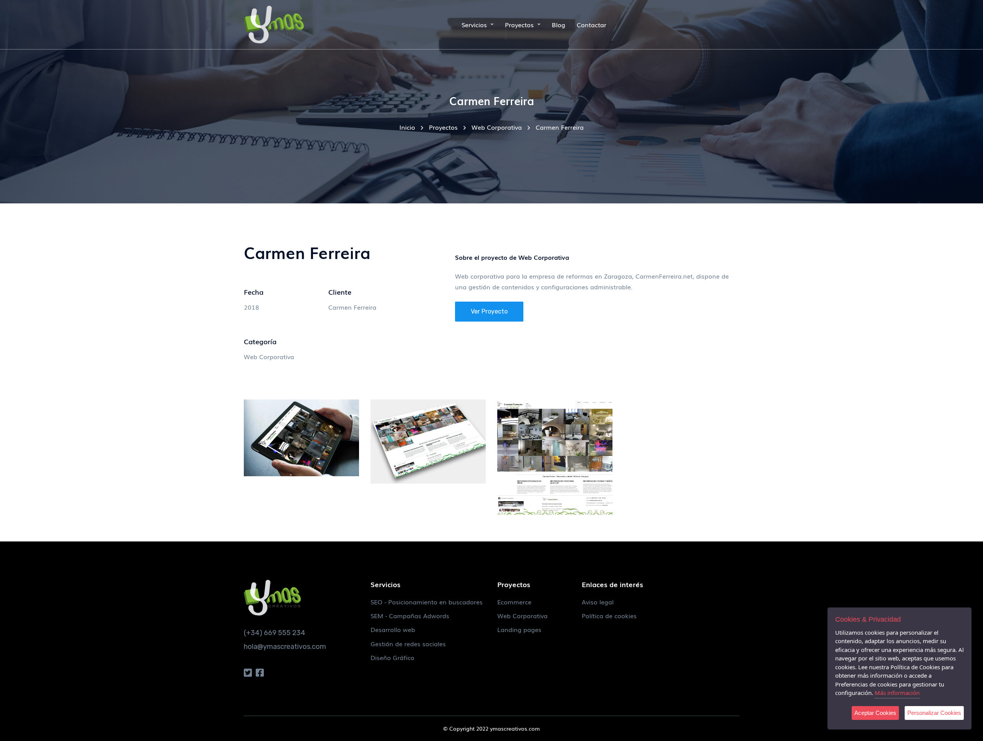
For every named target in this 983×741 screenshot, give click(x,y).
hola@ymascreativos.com (285, 646)
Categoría (260, 341)
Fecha (253, 292)
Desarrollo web (393, 629)
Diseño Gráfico (392, 657)
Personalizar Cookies (934, 713)
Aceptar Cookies (875, 713)
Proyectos (443, 127)
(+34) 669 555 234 (274, 633)
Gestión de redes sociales (408, 643)
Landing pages (519, 629)
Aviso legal (598, 601)
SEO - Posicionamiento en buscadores (427, 601)
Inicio (407, 127)
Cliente (339, 292)
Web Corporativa (497, 127)
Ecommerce (514, 601)
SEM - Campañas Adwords (410, 615)
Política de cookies (609, 615)
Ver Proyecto (489, 311)
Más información (897, 692)
